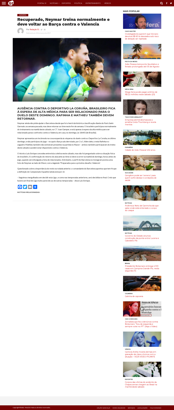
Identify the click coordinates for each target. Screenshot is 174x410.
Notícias (54, 3)
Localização (142, 408)
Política (78, 3)
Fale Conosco (155, 408)
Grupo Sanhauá (103, 408)
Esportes (66, 3)
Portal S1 (41, 3)
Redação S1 (34, 29)
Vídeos (107, 3)
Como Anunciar (119, 408)
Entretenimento (93, 3)
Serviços (131, 408)
